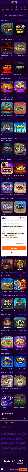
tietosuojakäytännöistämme (10, 237)
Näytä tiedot (19, 243)
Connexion (14, 469)
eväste (12, 235)
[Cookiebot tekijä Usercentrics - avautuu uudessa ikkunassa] (19, 218)
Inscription (23, 469)
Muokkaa (13, 252)
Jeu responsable (16, 444)
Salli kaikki (14, 248)
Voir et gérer (4, 454)
